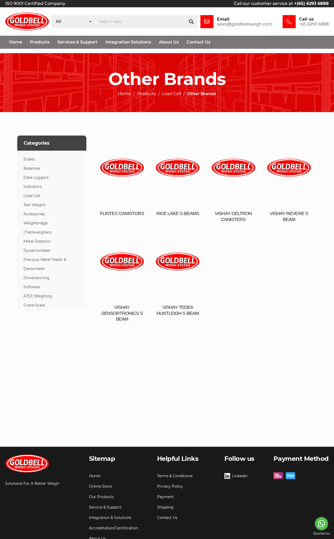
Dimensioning (36, 277)
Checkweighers (37, 232)
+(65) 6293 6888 (311, 3)
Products (146, 93)
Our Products (101, 496)
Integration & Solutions (110, 517)
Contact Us (167, 517)
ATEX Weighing (37, 296)
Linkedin (240, 476)
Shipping (165, 507)
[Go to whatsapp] (321, 523)
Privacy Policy (170, 486)
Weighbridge (35, 223)
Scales (29, 159)
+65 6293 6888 (314, 24)
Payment (165, 496)
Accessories (34, 214)
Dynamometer (37, 250)
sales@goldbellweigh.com (244, 24)
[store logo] (27, 21)
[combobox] (139, 21)
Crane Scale (34, 305)
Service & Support (105, 507)
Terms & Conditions (175, 476)
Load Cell (171, 93)
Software (31, 287)
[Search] (191, 21)
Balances (31, 168)
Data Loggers (36, 177)
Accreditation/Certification (113, 528)
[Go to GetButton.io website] (321, 533)
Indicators (32, 186)
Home (124, 93)
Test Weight (34, 205)
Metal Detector (37, 241)
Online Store (100, 486)
